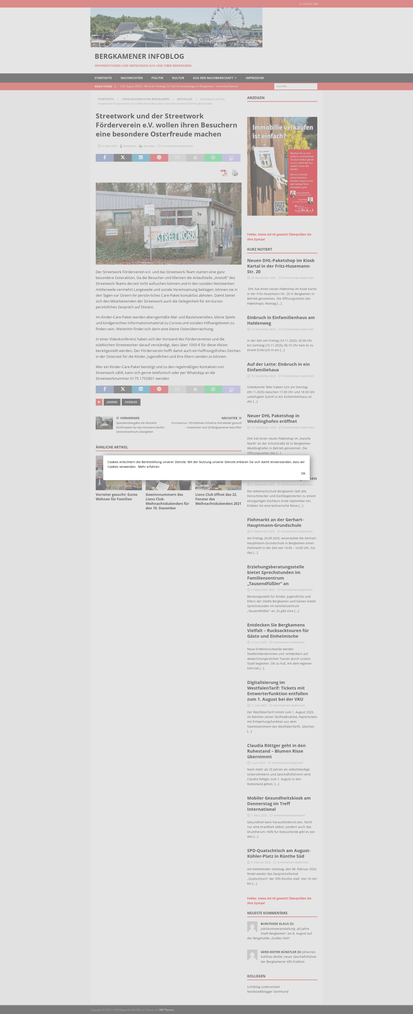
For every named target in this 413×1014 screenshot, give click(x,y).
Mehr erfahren (148, 467)
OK (303, 473)
